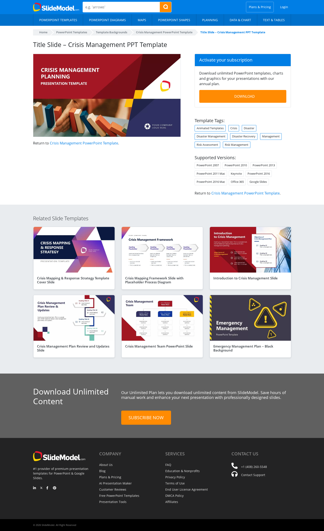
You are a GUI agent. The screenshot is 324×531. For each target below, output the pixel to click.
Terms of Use (175, 483)
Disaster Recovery (243, 136)
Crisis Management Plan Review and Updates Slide (73, 348)
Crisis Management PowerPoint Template (84, 143)
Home (43, 32)
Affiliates (171, 502)
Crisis (233, 128)
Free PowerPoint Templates (119, 496)
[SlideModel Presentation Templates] (56, 7)
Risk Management (236, 145)
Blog (102, 471)
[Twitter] (41, 488)
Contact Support (253, 475)
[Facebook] (48, 488)
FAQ (168, 465)
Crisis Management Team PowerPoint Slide (159, 346)
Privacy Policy (175, 477)
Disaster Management (211, 136)
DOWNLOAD (244, 96)
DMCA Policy (174, 496)
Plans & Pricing (260, 7)
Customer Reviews (112, 489)
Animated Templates (210, 128)
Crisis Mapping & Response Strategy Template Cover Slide (73, 280)
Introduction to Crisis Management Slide (245, 278)
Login (284, 7)
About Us (106, 465)
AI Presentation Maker (115, 483)
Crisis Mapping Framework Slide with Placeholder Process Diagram (154, 280)
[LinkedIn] (34, 488)
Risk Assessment (207, 145)
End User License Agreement (186, 489)
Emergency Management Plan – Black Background (243, 348)
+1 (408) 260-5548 (254, 467)
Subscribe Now (146, 418)
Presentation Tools (113, 502)
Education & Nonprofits (182, 471)
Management (271, 136)
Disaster (249, 128)
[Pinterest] (54, 488)
